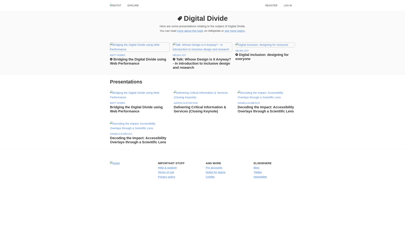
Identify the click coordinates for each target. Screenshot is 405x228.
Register (271, 5)
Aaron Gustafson (186, 103)
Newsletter (260, 176)
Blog (256, 167)
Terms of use (166, 172)
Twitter (258, 172)
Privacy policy (166, 176)
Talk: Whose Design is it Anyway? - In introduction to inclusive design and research (202, 63)
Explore (133, 5)
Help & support (167, 167)
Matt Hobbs (117, 55)
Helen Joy (179, 55)
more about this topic (190, 30)
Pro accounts (214, 167)
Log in (288, 5)
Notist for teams (216, 172)
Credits (210, 176)
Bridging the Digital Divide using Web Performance (138, 61)
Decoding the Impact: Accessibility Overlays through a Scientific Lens (266, 109)
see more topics (235, 30)
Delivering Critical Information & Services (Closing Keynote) (200, 109)
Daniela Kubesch (249, 103)
